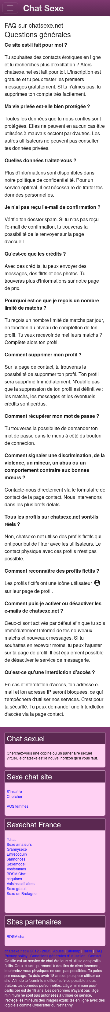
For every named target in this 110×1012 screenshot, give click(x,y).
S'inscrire (14, 791)
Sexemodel (16, 863)
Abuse (58, 950)
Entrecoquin (17, 854)
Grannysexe (17, 849)
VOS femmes (17, 806)
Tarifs (87, 950)
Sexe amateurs (19, 844)
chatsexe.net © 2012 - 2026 (27, 950)
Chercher (14, 796)
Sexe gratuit (17, 888)
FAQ (98, 950)
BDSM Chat (16, 873)
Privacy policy (16, 955)
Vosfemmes (16, 868)
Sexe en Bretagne (22, 893)
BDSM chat (16, 936)
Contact (94, 955)
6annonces (16, 858)
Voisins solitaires (21, 883)
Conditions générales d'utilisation (58, 955)
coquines (14, 878)
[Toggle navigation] (10, 7)
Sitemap (73, 950)
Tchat (11, 839)
